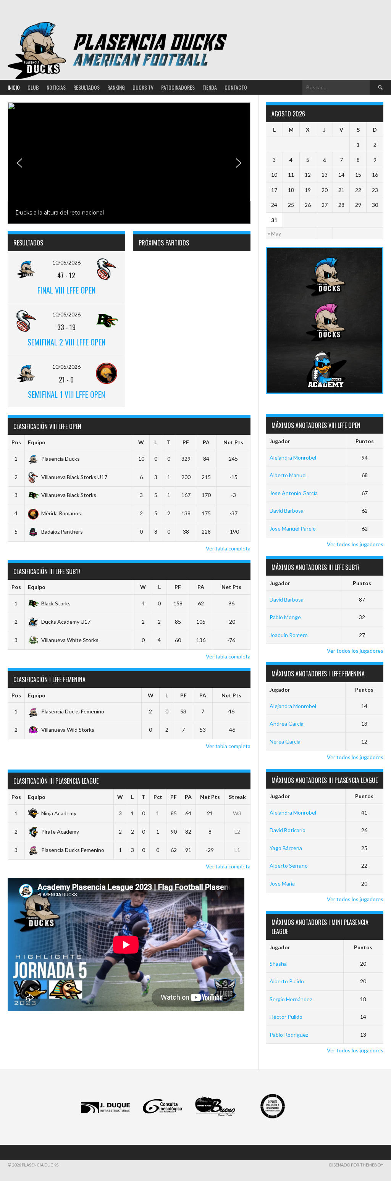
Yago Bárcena (286, 848)
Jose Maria (282, 883)
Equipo (36, 442)
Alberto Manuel (288, 475)
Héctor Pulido (286, 1016)
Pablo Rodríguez (289, 1034)
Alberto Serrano (289, 865)
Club (33, 87)
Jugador (280, 441)
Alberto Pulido (287, 981)
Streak (237, 797)
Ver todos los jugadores (355, 544)
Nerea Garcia (285, 741)
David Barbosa (287, 510)
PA (206, 442)
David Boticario (287, 830)
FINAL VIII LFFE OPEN (66, 290)
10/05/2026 (66, 262)
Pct (157, 797)
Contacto (236, 87)
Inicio (14, 87)
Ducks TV (142, 87)
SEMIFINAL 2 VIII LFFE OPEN (66, 342)
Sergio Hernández (291, 999)
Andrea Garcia (287, 723)
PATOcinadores (178, 87)
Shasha (278, 963)
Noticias (56, 87)
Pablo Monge (285, 617)
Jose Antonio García (294, 493)
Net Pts (233, 442)
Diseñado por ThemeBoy (356, 1164)
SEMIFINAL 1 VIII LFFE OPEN (66, 394)
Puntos (364, 441)
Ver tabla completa (228, 548)
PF (186, 442)
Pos (16, 442)
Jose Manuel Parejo (293, 528)
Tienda (209, 87)
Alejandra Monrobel (293, 457)
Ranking (116, 87)
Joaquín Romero (289, 635)
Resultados (86, 87)
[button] (129, 163)
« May (274, 233)
